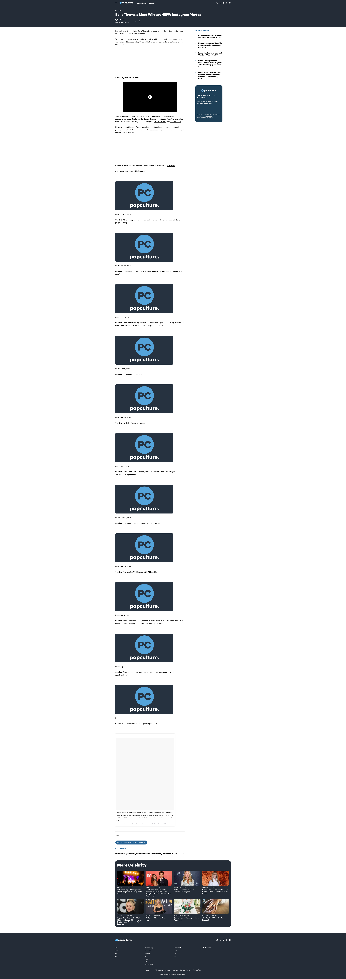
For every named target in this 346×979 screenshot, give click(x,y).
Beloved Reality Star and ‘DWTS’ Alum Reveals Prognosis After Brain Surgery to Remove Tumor (210, 64)
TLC (175, 953)
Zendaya (135, 119)
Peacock (147, 953)
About (168, 970)
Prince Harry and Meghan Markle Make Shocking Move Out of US (146, 853)
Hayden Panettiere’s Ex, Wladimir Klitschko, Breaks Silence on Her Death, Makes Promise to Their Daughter (130, 921)
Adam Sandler (175, 121)
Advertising (159, 970)
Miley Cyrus (139, 42)
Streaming (149, 948)
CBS (116, 956)
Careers (175, 970)
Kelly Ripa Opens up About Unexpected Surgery (184, 891)
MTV (175, 951)
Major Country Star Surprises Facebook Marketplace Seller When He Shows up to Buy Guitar (209, 75)
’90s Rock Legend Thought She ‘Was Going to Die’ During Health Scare (129, 892)
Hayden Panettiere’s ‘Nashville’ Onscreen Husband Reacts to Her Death (210, 45)
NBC (116, 953)
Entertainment (142, 3)
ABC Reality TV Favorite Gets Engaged (213, 919)
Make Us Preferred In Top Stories (130, 842)
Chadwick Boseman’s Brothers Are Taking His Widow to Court (210, 36)
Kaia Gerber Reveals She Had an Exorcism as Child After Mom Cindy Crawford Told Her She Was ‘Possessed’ (158, 893)
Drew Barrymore (160, 121)
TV (116, 948)
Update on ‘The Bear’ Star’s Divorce (156, 919)
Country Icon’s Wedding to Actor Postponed (186, 919)
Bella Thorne (143, 31)
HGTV (176, 956)
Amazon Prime (149, 964)
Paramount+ (148, 951)
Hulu (146, 962)
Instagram (154, 129)
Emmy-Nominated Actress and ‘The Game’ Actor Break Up (210, 54)
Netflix (146, 959)
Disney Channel (127, 31)
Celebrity (152, 3)
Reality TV (178, 948)
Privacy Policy (209, 117)
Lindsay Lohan (152, 42)
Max (146, 956)
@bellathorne (140, 171)
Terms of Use (209, 116)
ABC (116, 951)
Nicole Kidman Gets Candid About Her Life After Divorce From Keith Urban (215, 892)
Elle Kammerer (121, 20)
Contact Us (148, 970)
